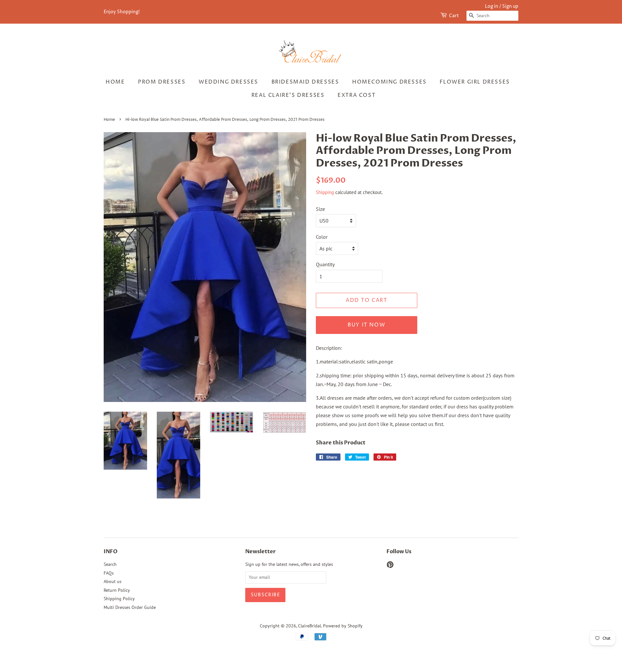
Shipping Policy (119, 598)
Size (320, 209)
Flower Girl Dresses (475, 82)
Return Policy (117, 590)
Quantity (325, 264)
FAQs (109, 573)
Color (322, 237)
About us (112, 581)
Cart (454, 16)
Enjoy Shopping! (122, 12)
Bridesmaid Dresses (305, 82)
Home (115, 82)
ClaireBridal (309, 626)
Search (110, 564)
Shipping (325, 192)
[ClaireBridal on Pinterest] (390, 566)
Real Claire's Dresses (288, 95)
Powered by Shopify (343, 626)
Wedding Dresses (228, 82)
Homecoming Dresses (389, 82)
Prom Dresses (161, 82)
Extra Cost (356, 95)
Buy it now (366, 324)
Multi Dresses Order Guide (130, 607)
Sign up (510, 6)
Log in (491, 6)
